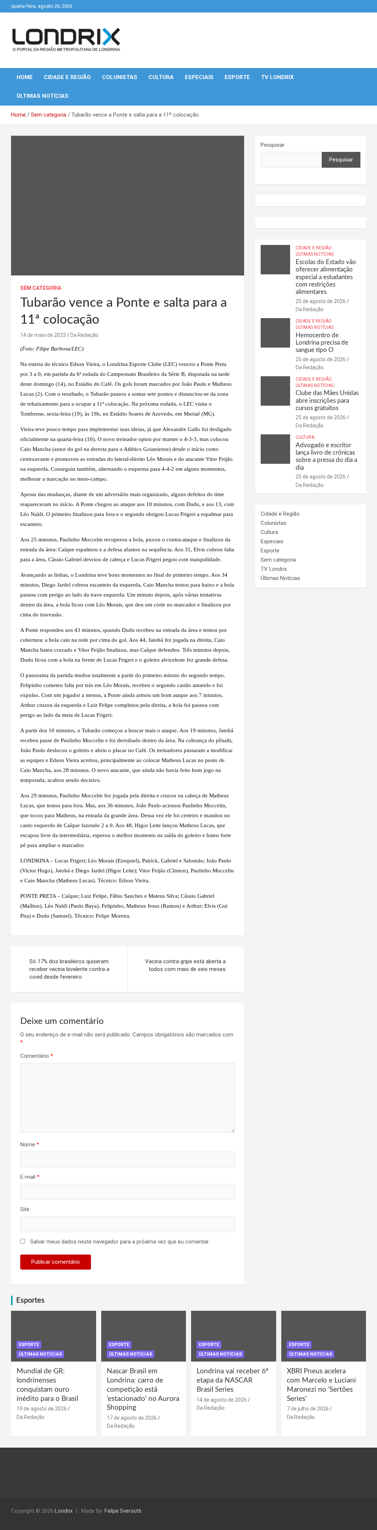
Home (25, 77)
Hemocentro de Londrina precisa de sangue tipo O (322, 342)
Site (24, 1209)
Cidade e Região (67, 77)
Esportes (30, 1300)
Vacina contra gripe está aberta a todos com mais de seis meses (185, 965)
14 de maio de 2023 (43, 335)
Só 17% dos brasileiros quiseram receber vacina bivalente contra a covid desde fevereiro (69, 969)
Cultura (161, 77)
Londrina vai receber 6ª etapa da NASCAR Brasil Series (232, 1380)
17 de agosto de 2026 (132, 1418)
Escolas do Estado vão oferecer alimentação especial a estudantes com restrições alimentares (326, 277)
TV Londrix (277, 77)
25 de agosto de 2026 (321, 301)
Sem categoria (40, 288)
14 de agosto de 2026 (222, 1400)
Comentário (36, 1056)
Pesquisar (273, 145)
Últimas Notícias (42, 96)
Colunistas (119, 77)
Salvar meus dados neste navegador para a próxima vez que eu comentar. (119, 1241)
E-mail (29, 1177)
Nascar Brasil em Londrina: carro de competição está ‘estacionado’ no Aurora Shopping (143, 1389)
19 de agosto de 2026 (42, 1409)
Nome (29, 1144)
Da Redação (84, 335)
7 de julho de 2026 (308, 1409)
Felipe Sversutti (123, 1511)
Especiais (199, 77)
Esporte (237, 77)
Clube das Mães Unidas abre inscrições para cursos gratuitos (327, 400)
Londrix (64, 1511)
